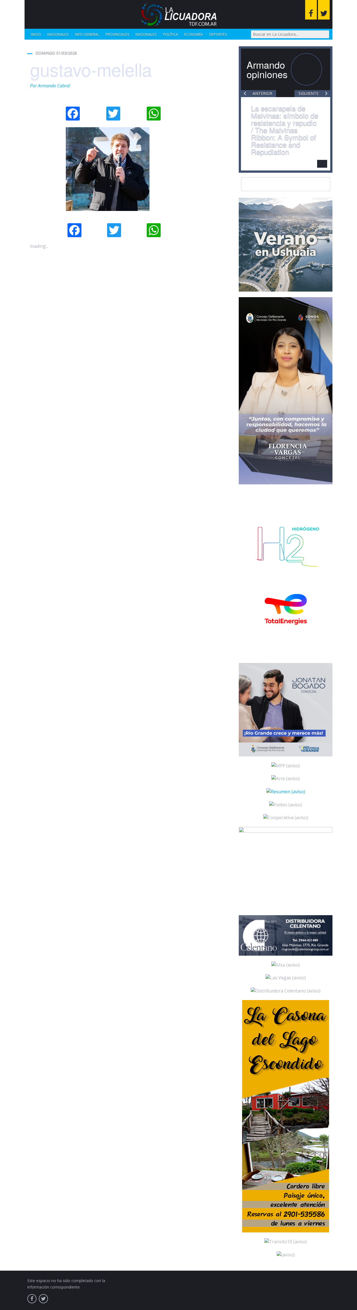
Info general (87, 34)
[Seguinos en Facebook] (311, 10)
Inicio (36, 34)
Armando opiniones (267, 69)
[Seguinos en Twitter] (324, 10)
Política (170, 34)
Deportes (218, 34)
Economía (193, 34)
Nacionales (58, 34)
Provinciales (117, 34)
